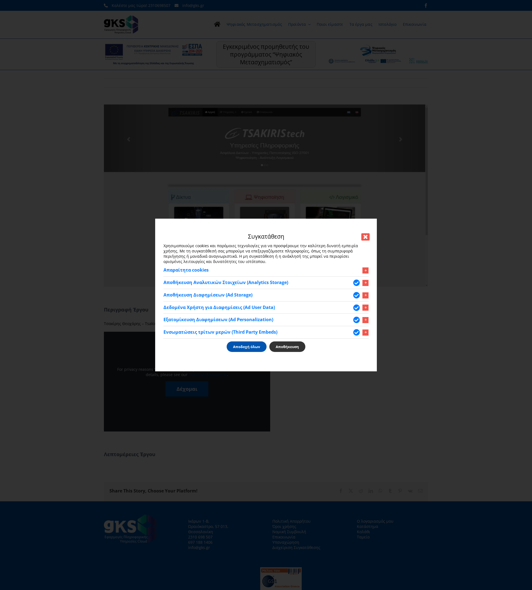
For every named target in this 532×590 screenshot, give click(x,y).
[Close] (365, 237)
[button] (266, 270)
